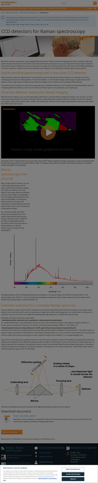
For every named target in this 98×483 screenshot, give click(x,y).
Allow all (73, 479)
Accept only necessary (73, 474)
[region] (49, 474)
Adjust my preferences (73, 469)
